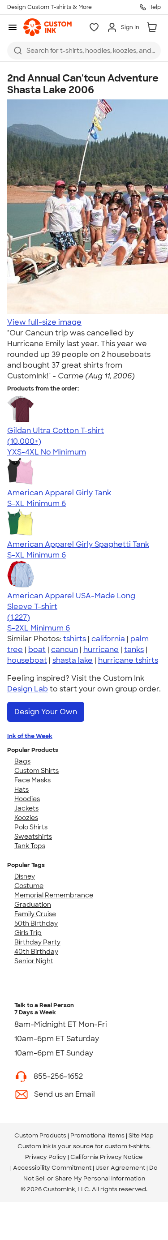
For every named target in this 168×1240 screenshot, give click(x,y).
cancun (64, 649)
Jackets (26, 808)
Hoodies (27, 799)
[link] (47, 27)
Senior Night (33, 961)
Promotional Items (97, 1135)
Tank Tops (29, 846)
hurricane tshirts (128, 660)
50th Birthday (36, 923)
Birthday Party (37, 942)
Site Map (141, 1135)
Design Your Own (45, 712)
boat (37, 649)
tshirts (74, 639)
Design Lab (27, 689)
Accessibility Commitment (52, 1167)
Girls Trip (28, 933)
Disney (24, 876)
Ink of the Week (29, 736)
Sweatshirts (33, 836)
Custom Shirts (36, 771)
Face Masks (32, 780)
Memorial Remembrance (53, 895)
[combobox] (84, 51)
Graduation (32, 905)
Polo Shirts (30, 827)
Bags (22, 761)
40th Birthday (36, 952)
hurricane (101, 649)
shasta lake (72, 660)
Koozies (26, 818)
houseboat (27, 660)
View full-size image (44, 322)
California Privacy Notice (106, 1157)
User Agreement (120, 1167)
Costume (28, 886)
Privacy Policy (45, 1157)
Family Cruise (35, 914)
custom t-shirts (127, 1146)
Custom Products (40, 1135)
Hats (21, 789)
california (108, 639)
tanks (134, 649)
